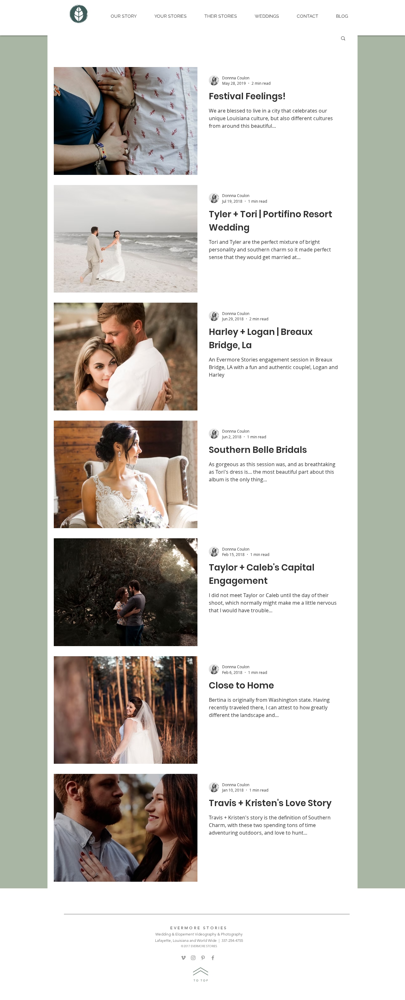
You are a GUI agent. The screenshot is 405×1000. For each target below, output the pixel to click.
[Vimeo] (183, 958)
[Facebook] (213, 958)
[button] (343, 38)
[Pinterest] (203, 958)
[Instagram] (193, 958)
